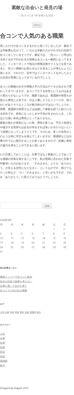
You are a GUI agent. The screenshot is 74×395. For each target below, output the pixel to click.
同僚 (17, 312)
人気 (2, 312)
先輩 (12, 312)
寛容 (22, 312)
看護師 (33, 312)
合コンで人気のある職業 (13, 290)
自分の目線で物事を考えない (16, 281)
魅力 (39, 312)
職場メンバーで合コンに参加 (16, 277)
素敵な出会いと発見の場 (37, 7)
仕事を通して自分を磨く (13, 286)
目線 (27, 312)
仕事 (7, 312)
